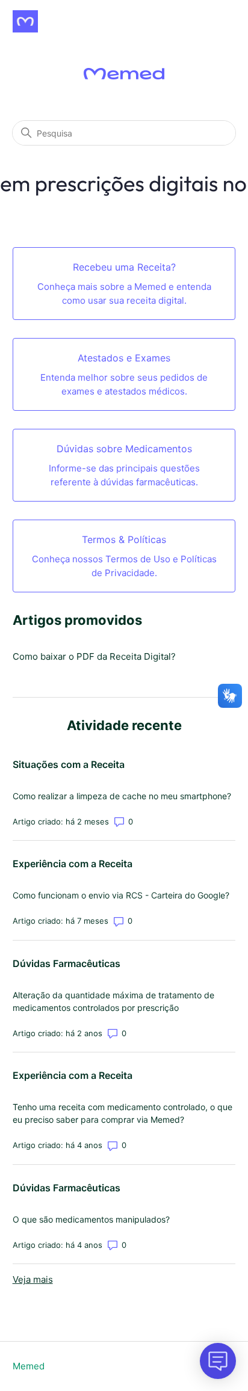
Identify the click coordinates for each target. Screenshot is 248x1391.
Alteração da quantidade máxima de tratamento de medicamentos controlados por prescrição (113, 1001)
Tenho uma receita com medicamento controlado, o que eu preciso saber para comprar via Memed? (122, 1113)
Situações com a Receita (69, 764)
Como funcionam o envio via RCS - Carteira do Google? (121, 895)
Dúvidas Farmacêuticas (66, 963)
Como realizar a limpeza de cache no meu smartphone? (122, 796)
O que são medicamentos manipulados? (91, 1219)
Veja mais (33, 1279)
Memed (29, 1366)
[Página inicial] (26, 21)
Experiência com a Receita (72, 864)
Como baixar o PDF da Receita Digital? (94, 656)
